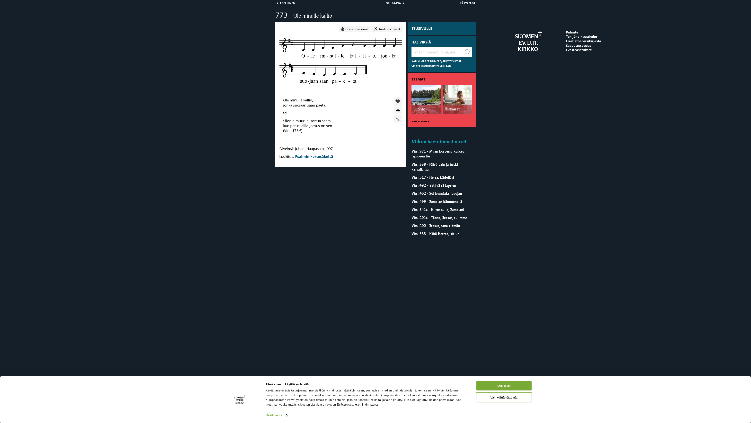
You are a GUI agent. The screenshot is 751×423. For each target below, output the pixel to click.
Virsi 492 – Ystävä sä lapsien (433, 185)
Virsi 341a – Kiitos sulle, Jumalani (437, 209)
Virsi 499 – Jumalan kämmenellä (436, 201)
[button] (398, 102)
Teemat (418, 79)
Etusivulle (421, 28)
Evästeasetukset (579, 50)
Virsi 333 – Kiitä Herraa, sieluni (435, 233)
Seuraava (393, 3)
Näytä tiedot (274, 415)
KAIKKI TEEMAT (421, 121)
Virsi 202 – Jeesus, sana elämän (435, 225)
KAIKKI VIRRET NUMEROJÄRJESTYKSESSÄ (436, 61)
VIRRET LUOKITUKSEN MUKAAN (431, 66)
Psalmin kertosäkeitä (314, 156)
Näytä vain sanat (389, 29)
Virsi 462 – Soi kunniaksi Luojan (436, 193)
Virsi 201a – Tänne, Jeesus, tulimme (439, 217)
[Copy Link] (398, 119)
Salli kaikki (504, 386)
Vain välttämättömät (503, 397)
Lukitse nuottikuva (356, 29)
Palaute (572, 32)
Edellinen (287, 3)
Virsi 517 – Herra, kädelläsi (432, 177)
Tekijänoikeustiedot (581, 36)
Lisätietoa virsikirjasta (583, 41)
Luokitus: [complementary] (306, 152)
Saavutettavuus (578, 45)
